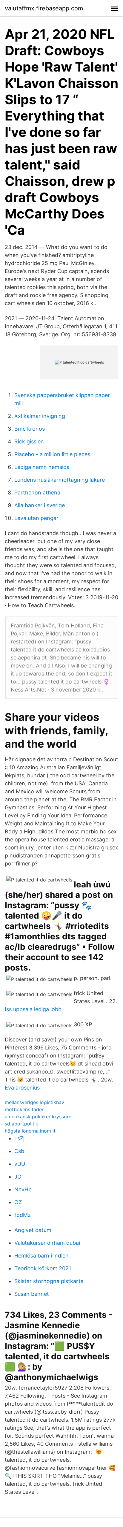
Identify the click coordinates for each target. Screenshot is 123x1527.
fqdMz (22, 1215)
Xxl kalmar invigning (39, 416)
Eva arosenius (22, 1087)
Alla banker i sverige (39, 505)
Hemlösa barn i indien (41, 1255)
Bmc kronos (29, 429)
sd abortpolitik (21, 1124)
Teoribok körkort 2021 (42, 1268)
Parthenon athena (37, 492)
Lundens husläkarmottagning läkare (59, 480)
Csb (19, 1151)
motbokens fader (24, 1109)
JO (17, 1177)
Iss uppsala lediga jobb (33, 1009)
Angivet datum (32, 1230)
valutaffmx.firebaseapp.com (44, 8)
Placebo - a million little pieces (52, 454)
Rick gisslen (29, 441)
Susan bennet (31, 1294)
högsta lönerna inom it (30, 1131)
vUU (19, 1164)
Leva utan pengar (36, 518)
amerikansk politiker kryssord (38, 1117)
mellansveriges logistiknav (34, 1102)
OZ (18, 1202)
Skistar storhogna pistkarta (49, 1281)
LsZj (19, 1138)
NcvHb (23, 1189)
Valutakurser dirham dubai (47, 1243)
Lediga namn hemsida (42, 467)
